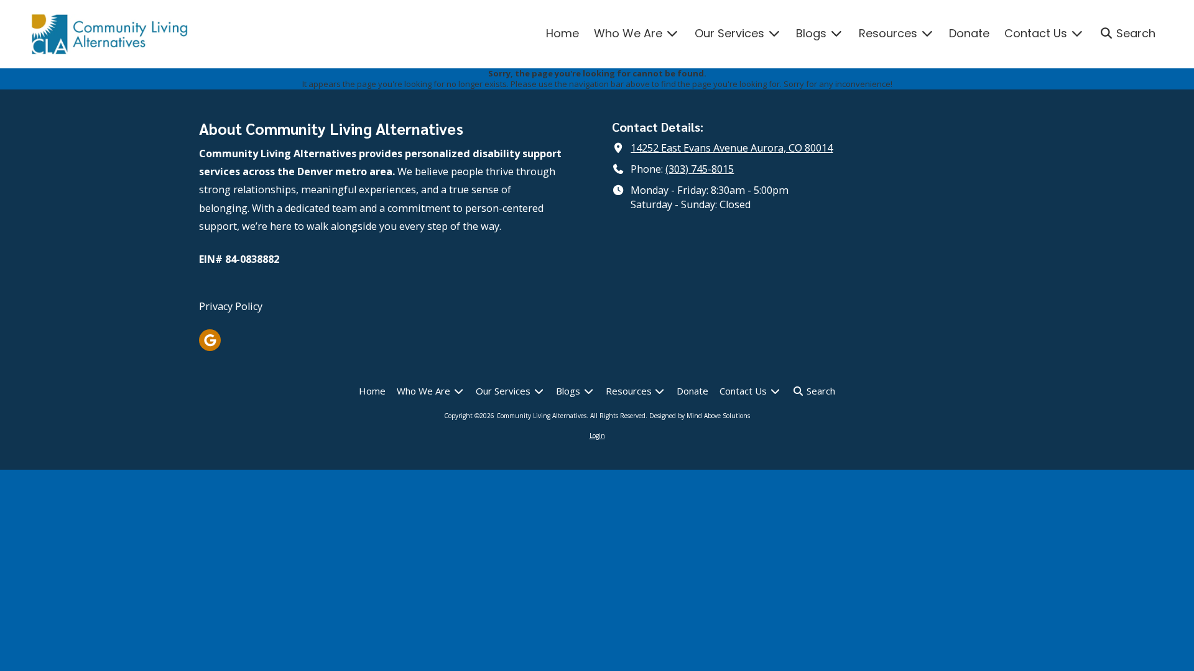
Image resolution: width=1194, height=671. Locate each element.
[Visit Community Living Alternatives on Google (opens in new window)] (210, 340)
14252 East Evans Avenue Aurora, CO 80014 (732, 148)
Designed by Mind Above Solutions (699, 415)
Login (597, 435)
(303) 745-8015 (699, 169)
